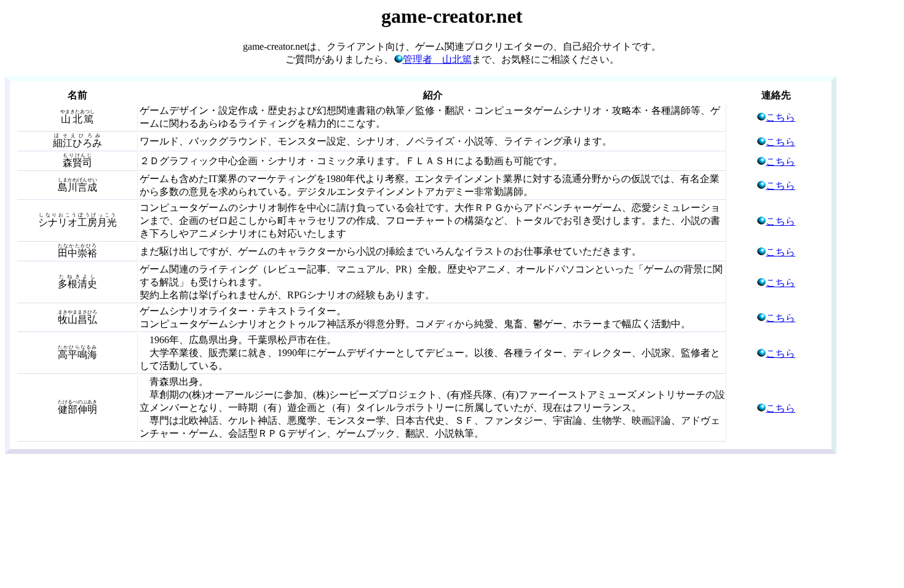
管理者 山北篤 (437, 59)
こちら (780, 117)
